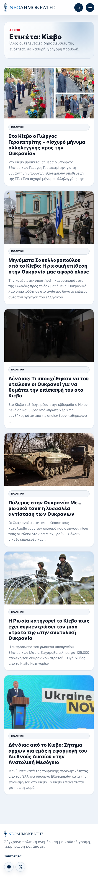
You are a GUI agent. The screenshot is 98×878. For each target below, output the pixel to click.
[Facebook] (9, 867)
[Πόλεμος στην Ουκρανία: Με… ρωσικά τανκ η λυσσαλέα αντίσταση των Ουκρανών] (49, 459)
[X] (20, 867)
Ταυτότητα (12, 856)
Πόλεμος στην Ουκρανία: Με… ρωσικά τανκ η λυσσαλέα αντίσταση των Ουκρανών (44, 508)
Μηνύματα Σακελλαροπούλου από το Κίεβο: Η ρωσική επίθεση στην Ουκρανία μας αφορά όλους (48, 265)
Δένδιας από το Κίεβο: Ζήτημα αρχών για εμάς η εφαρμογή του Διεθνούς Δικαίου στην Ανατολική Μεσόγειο (47, 753)
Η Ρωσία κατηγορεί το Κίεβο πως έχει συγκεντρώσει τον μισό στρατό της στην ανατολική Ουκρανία (48, 629)
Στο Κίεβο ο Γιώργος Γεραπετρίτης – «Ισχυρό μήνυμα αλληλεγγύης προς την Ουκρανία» (46, 144)
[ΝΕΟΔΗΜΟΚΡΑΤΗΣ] (30, 7)
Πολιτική (17, 127)
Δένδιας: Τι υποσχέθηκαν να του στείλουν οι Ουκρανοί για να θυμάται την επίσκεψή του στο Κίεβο (48, 387)
